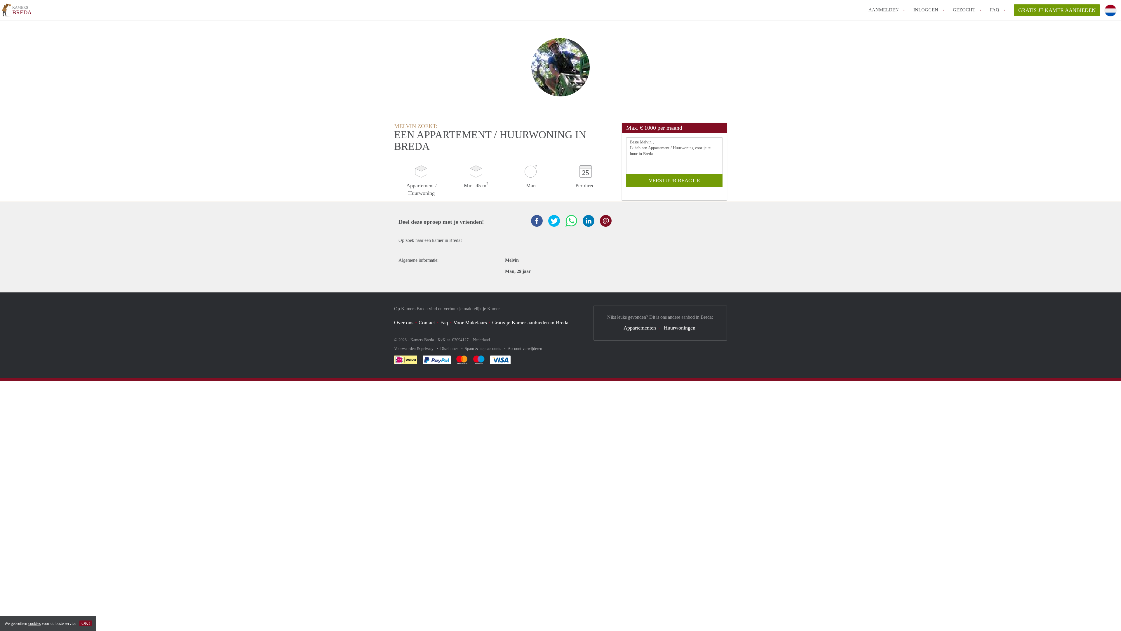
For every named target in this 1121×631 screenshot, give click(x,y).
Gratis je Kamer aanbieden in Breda (530, 322)
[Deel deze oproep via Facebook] (537, 221)
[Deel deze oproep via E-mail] (606, 221)
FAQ (994, 9)
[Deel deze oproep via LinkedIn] (588, 221)
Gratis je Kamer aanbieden (1057, 10)
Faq (444, 322)
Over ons (403, 322)
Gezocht (964, 9)
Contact (427, 322)
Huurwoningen (679, 328)
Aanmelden (883, 9)
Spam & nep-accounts (483, 348)
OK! (85, 623)
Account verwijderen (525, 348)
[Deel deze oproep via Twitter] (554, 221)
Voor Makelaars (470, 322)
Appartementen (640, 328)
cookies (34, 623)
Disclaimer (449, 348)
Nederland (481, 340)
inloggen (925, 9)
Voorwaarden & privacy (414, 348)
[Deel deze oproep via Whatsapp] (571, 221)
